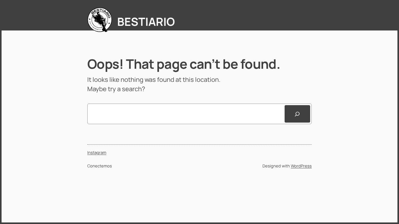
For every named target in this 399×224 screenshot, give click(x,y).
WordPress (301, 166)
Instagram (96, 152)
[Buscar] (297, 114)
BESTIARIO (146, 21)
